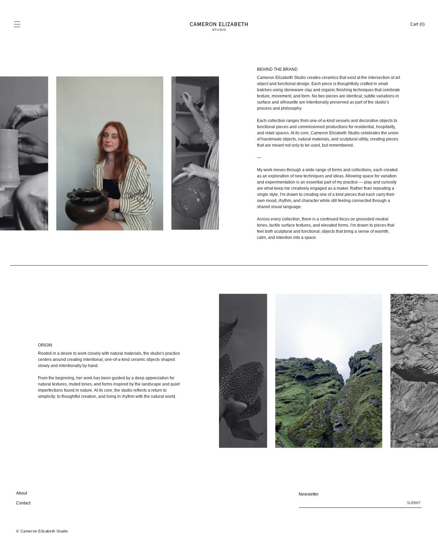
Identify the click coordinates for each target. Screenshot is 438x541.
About (21, 493)
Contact (23, 503)
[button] (17, 24)
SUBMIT (414, 503)
